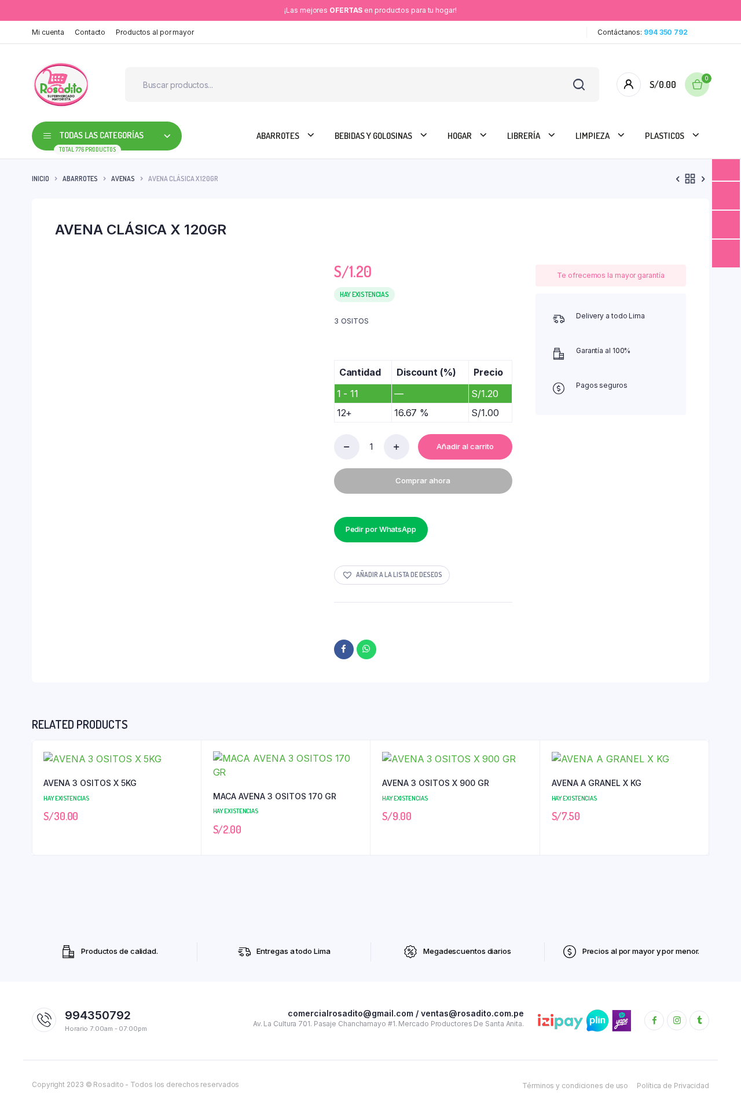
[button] (392, 575)
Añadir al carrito (465, 446)
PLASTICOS (664, 135)
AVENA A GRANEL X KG (596, 783)
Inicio (40, 178)
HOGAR (459, 135)
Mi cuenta (48, 32)
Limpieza (592, 135)
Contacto (90, 32)
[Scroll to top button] (714, 1082)
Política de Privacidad (673, 1085)
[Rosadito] (61, 84)
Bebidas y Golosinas (373, 135)
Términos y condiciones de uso (575, 1085)
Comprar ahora (422, 480)
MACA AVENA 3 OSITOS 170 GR (274, 796)
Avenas (123, 178)
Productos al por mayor (155, 32)
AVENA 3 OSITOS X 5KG (90, 783)
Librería (523, 135)
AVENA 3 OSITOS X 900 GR (435, 783)
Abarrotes (277, 135)
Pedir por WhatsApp (381, 529)
